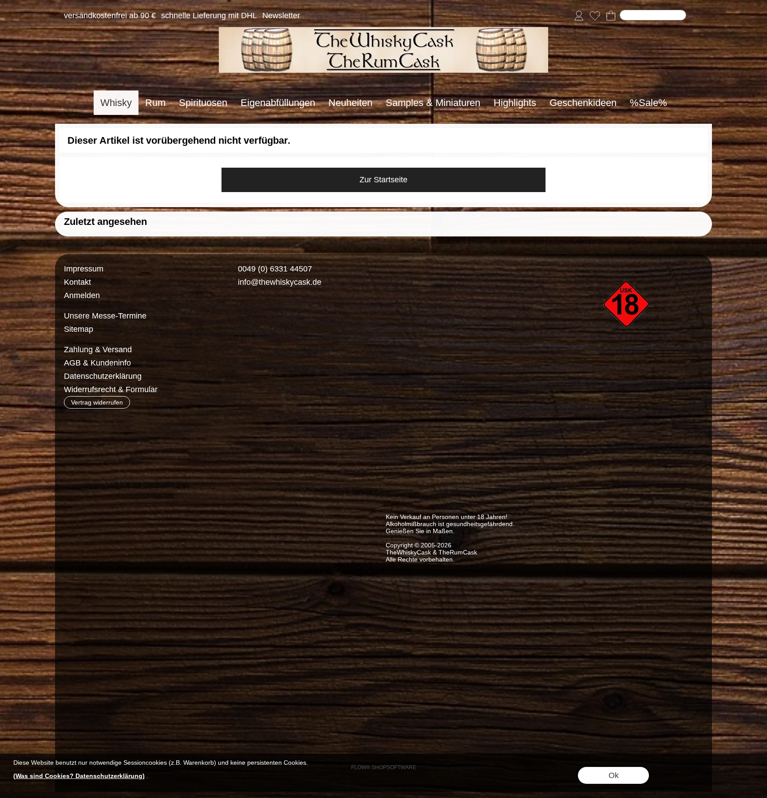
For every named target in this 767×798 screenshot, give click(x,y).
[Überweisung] (275, 350)
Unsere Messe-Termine (105, 315)
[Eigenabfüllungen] (278, 102)
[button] (697, 16)
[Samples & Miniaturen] (433, 102)
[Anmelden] (579, 16)
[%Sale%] (648, 102)
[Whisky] (116, 102)
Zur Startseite (383, 179)
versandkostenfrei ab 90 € (110, 16)
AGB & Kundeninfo (97, 362)
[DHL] (240, 350)
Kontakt (77, 282)
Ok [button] (614, 775)
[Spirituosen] (203, 102)
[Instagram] (258, 314)
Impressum (83, 268)
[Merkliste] (595, 16)
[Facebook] (235, 314)
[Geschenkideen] (583, 102)
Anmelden (82, 295)
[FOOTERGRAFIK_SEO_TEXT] (627, 265)
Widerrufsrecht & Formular (111, 389)
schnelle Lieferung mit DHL (209, 16)
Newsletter (281, 16)
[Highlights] (515, 102)
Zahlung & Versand (98, 349)
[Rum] (155, 102)
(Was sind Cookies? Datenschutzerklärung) (79, 775)
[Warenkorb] (611, 16)
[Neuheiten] (350, 102)
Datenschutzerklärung (103, 376)
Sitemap (78, 329)
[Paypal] (309, 350)
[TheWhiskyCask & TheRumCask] (383, 30)
